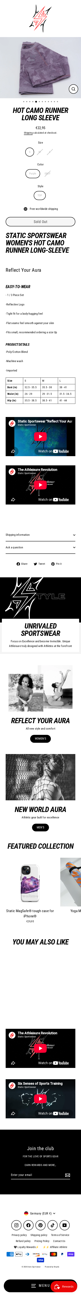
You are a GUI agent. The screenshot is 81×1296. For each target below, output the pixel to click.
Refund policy (23, 1241)
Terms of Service (60, 1235)
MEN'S (40, 827)
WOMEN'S (40, 738)
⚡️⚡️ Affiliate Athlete (55, 1247)
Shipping (28, 132)
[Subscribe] (67, 1175)
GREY (47, 173)
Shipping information (18, 535)
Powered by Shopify (52, 1267)
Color (40, 164)
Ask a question (14, 547)
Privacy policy (19, 1235)
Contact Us (59, 1241)
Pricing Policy (41, 1241)
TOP (39, 195)
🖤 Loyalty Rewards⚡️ (26, 1247)
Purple (32, 173)
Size (40, 142)
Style (40, 186)
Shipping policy (39, 1235)
